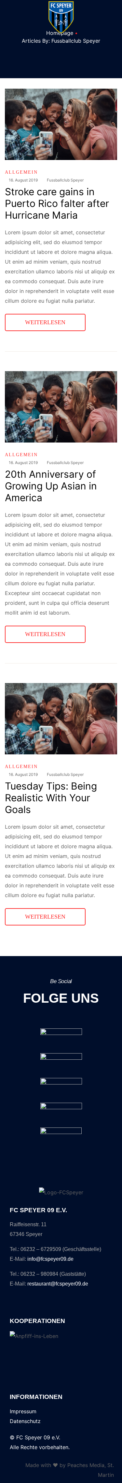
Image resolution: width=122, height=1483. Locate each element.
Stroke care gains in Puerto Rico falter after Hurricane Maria (57, 203)
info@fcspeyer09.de (50, 1259)
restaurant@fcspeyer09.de (57, 1284)
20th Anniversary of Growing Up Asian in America (51, 485)
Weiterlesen (55, 320)
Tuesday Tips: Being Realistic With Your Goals (51, 797)
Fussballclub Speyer (65, 180)
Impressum (23, 1411)
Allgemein (21, 172)
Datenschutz (25, 1421)
